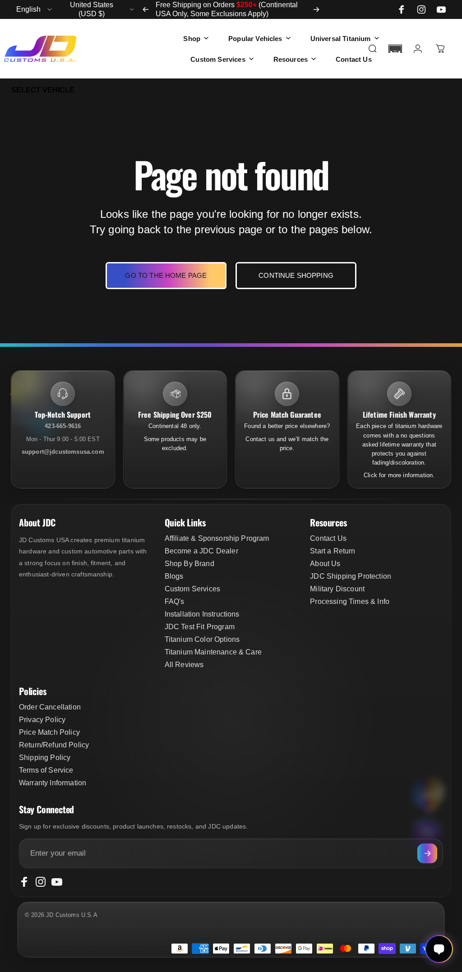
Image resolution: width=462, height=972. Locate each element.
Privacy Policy (42, 719)
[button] (395, 49)
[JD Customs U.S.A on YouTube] (441, 9)
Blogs (174, 576)
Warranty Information (52, 783)
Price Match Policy (49, 732)
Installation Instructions (202, 614)
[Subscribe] (427, 853)
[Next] (316, 9)
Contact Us (328, 538)
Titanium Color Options (202, 639)
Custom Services (192, 589)
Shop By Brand (189, 563)
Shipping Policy (44, 757)
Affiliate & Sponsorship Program (217, 538)
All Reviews (184, 664)
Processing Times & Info (349, 601)
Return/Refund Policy (54, 745)
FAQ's (175, 601)
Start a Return (332, 551)
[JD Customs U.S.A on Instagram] (421, 9)
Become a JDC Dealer (201, 551)
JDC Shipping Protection (350, 576)
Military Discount (337, 589)
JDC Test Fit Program (200, 627)
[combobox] (34, 9)
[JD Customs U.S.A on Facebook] (401, 9)
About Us (325, 563)
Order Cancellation (50, 707)
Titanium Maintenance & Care (213, 652)
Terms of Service (46, 770)
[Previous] (146, 9)
